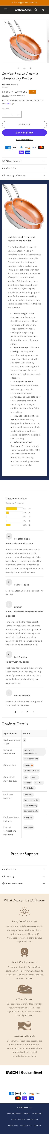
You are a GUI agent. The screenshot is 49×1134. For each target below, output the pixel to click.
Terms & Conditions (18, 1119)
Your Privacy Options (14, 1113)
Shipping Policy (32, 1119)
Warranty (27, 1113)
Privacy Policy (37, 1113)
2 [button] (21, 711)
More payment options (24, 139)
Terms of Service (25, 1125)
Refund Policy (13, 1125)
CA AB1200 (37, 1125)
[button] (6, 10)
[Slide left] (18, 68)
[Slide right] (31, 68)
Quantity (5, 108)
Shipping (5, 95)
